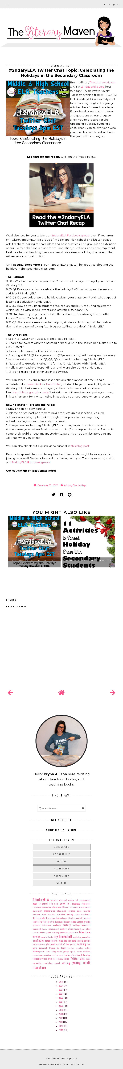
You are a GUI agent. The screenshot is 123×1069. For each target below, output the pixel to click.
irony (82, 929)
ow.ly (45, 392)
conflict (51, 914)
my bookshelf (61, 854)
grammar (36, 925)
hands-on (57, 925)
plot (48, 944)
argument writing (66, 900)
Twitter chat (77, 958)
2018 (61, 1013)
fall (44, 921)
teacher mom (57, 955)
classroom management (79, 907)
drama (59, 918)
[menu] (7, 4)
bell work (53, 903)
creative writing (65, 914)
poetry (54, 944)
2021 (61, 1001)
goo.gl (33, 392)
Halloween (46, 925)
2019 (61, 1009)
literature (74, 932)
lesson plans (45, 932)
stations (86, 951)
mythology (77, 937)
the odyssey (58, 959)
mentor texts (47, 937)
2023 (61, 993)
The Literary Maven (102, 82)
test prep (48, 958)
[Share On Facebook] (61, 494)
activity (54, 900)
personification (39, 944)
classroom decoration (42, 907)
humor (45, 929)
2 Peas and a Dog (93, 86)
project (73, 944)
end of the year (83, 918)
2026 (61, 981)
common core (39, 914)
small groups (63, 951)
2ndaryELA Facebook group (70, 235)
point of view (63, 944)
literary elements (60, 932)
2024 (61, 989)
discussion (50, 918)
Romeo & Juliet (57, 947)
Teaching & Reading (81, 955)
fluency (67, 921)
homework (37, 928)
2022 (61, 997)
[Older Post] (113, 693)
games (73, 921)
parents (87, 940)
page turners (77, 940)
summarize (37, 955)
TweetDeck (34, 384)
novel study (50, 940)
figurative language (55, 921)
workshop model (52, 963)
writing (62, 883)
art (77, 900)
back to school (40, 903)
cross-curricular (82, 914)
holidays (82, 485)
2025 (61, 985)
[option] (34, 548)
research (43, 947)
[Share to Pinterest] (69, 494)
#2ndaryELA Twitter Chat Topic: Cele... (34, 561)
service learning (75, 948)
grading (87, 921)
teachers (68, 955)
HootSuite (53, 384)
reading (62, 861)
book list (65, 903)
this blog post (80, 446)
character (86, 903)
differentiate (39, 918)
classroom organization (44, 910)
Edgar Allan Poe (69, 918)
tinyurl (16, 392)
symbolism (46, 955)
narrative (86, 937)
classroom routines (66, 910)
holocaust (86, 925)
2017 (61, 1017)
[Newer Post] (10, 693)
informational (74, 928)
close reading (83, 910)
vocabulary (61, 875)
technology (61, 868)
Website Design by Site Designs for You (61, 1064)
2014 (61, 1030)
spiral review (76, 951)
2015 (61, 1026)
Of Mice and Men (63, 940)
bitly (25, 392)
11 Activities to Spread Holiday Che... (88, 560)
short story (51, 951)
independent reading (58, 928)
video (88, 959)
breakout (76, 903)
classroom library (60, 907)
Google (80, 921)
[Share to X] (53, 494)
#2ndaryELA (70, 485)
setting (87, 948)
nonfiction (38, 940)
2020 (61, 1005)
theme (66, 958)
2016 (61, 1022)
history (67, 925)
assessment (84, 900)
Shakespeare (38, 951)
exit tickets (37, 921)
